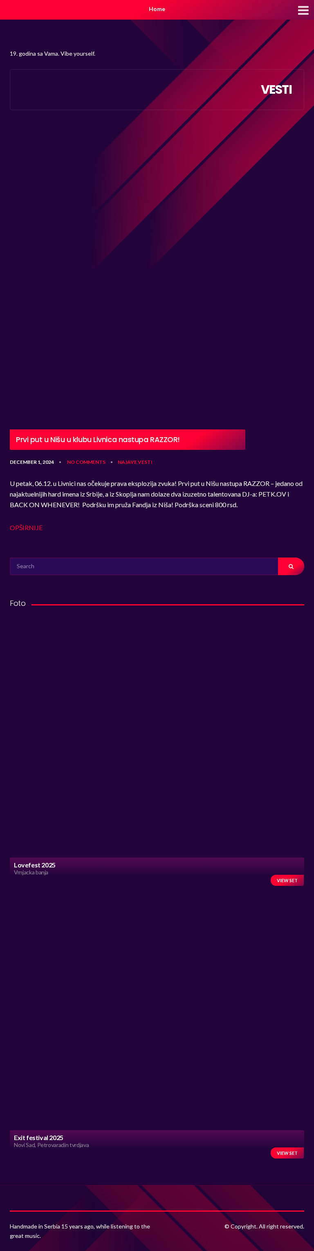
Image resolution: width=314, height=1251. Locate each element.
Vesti (145, 462)
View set (287, 880)
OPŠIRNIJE (26, 527)
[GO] (291, 566)
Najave (127, 462)
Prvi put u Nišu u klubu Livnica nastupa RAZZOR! (98, 439)
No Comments (86, 462)
